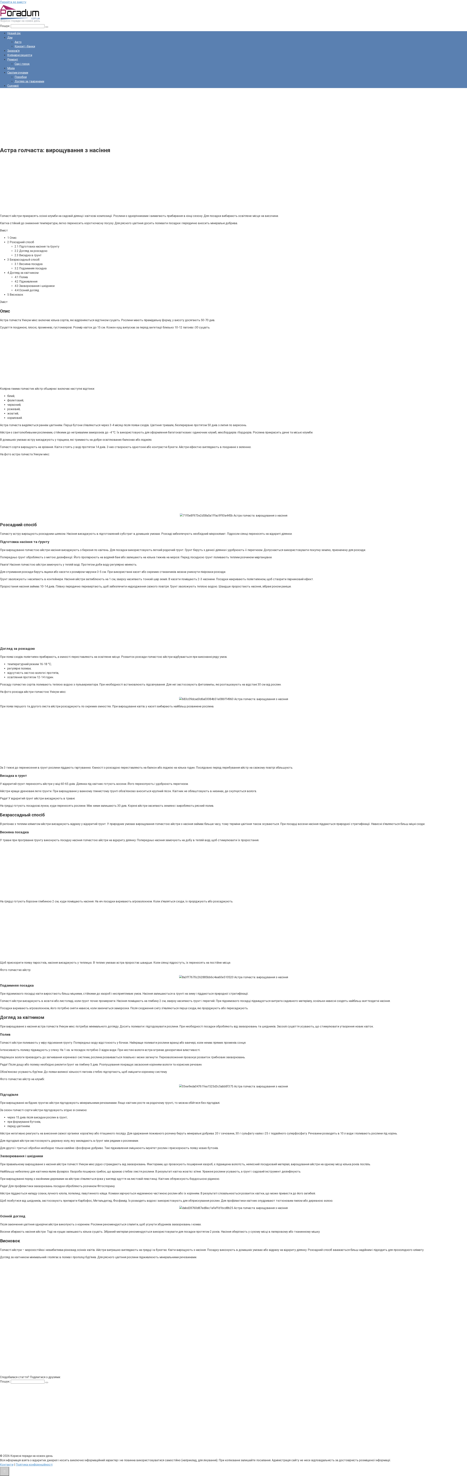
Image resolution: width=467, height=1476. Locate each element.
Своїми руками (17, 72)
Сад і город (22, 64)
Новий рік (14, 33)
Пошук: (5, 26)
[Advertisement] (109, 116)
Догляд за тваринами (29, 81)
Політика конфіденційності (34, 1464)
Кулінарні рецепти (19, 55)
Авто (18, 42)
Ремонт (12, 59)
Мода (11, 68)
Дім (9, 37)
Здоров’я (13, 50)
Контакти (6, 1464)
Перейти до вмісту (13, 2)
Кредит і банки (25, 46)
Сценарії (13, 85)
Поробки (21, 77)
